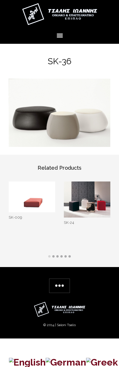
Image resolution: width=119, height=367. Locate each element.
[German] (66, 361)
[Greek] (102, 361)
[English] (27, 361)
